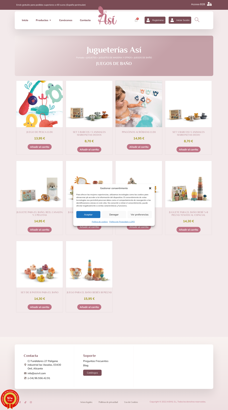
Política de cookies (100, 222)
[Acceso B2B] (209, 4)
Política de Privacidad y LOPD (122, 222)
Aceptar (88, 214)
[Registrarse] (148, 20)
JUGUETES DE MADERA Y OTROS (115, 57)
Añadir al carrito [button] (39, 146)
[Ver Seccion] (107, 15)
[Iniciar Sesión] (172, 20)
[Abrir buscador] (197, 19)
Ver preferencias (139, 214)
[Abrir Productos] (50, 20)
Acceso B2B (198, 4)
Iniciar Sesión (183, 20)
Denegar (114, 214)
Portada (80, 57)
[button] (150, 188)
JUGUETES (91, 57)
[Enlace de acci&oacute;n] (20, 402)
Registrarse (158, 20)
